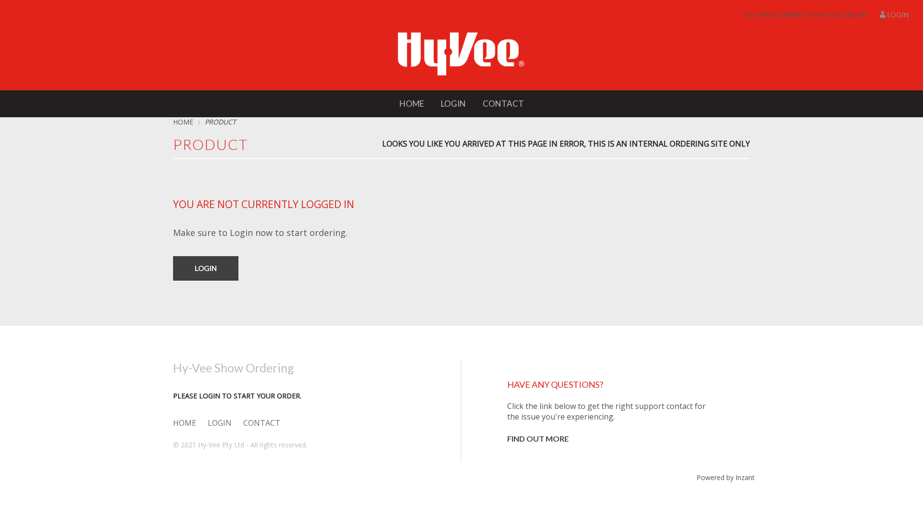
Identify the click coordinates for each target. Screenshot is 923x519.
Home (411, 104)
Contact (503, 104)
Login (898, 15)
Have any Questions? (555, 384)
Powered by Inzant (726, 477)
